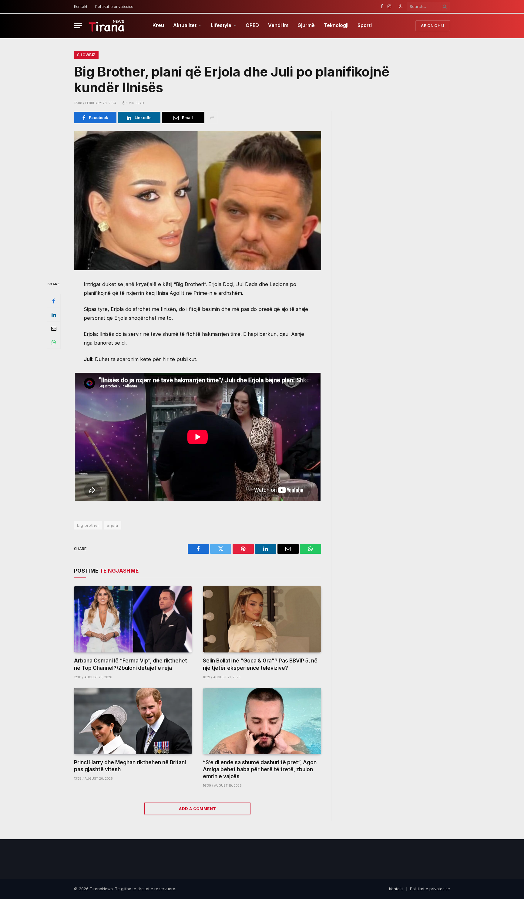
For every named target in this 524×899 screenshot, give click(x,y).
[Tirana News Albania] (106, 26)
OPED (252, 25)
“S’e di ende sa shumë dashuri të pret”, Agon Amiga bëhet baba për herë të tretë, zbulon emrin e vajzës (260, 769)
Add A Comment (197, 808)
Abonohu (433, 25)
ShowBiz (86, 55)
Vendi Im (278, 25)
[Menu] (78, 25)
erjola (112, 525)
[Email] (54, 328)
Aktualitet (184, 25)
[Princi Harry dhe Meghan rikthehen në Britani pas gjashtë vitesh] (133, 721)
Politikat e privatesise (114, 6)
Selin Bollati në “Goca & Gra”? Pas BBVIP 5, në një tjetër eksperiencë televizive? (260, 664)
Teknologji (336, 25)
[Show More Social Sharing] (212, 117)
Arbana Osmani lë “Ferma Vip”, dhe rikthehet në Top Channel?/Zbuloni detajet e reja (130, 664)
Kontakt (80, 6)
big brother (88, 525)
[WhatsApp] (54, 342)
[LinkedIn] (54, 315)
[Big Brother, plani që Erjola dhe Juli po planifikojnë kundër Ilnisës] (197, 200)
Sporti (365, 25)
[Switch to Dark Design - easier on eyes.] (400, 6)
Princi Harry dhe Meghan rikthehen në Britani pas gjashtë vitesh (130, 765)
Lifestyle (221, 25)
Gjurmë (306, 25)
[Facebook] (54, 301)
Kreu (158, 25)
